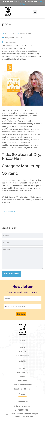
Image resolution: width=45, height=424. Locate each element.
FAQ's (22, 376)
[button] (35, 12)
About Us (22, 368)
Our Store (22, 380)
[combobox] (7, 306)
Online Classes (22, 355)
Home (22, 347)
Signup (21, 313)
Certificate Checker (22, 389)
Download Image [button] (8, 211)
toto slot (43, 2)
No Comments (10, 42)
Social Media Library (22, 385)
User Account (22, 372)
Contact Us (23, 401)
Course (22, 351)
